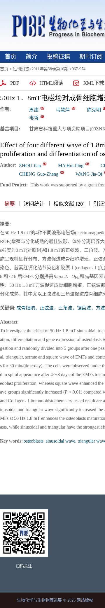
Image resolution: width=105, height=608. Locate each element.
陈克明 (94, 109)
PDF (14, 83)
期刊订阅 (91, 56)
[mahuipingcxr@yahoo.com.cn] (73, 108)
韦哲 (33, 118)
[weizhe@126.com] (42, 116)
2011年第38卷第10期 (50, 69)
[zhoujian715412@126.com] (42, 108)
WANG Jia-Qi (89, 174)
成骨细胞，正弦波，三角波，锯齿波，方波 (60, 307)
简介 (31, 56)
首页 (10, 56)
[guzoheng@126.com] (62, 172)
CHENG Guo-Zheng (38, 174)
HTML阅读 (51, 83)
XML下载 (93, 83)
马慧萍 (63, 109)
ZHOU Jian (30, 165)
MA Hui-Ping (70, 165)
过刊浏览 (21, 69)
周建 (33, 109)
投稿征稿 (58, 56)
